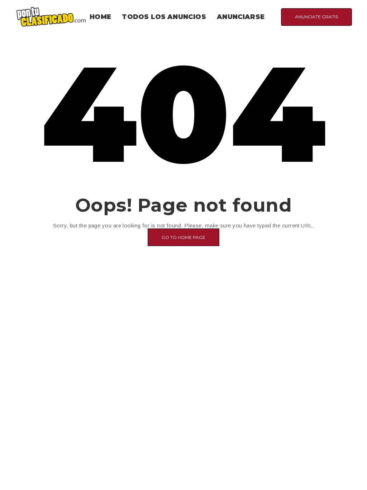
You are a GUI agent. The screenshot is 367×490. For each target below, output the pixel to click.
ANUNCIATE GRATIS (316, 16)
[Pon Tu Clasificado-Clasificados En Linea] (51, 16)
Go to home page (183, 237)
